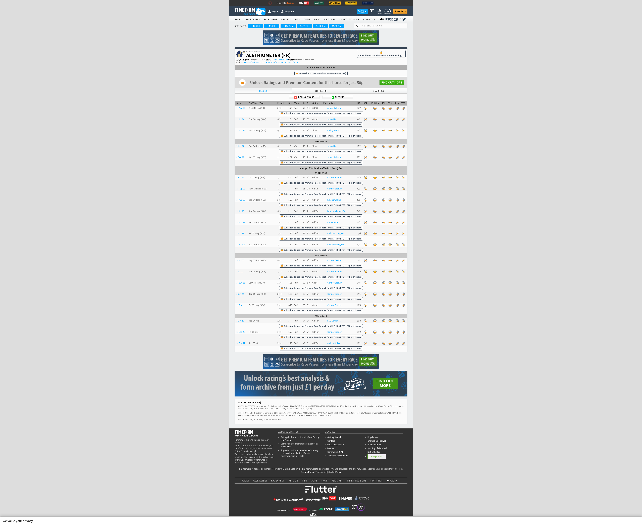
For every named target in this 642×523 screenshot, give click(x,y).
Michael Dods (323, 168)
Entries (321, 90)
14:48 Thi (320, 25)
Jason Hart (332, 119)
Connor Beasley (334, 177)
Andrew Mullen (333, 343)
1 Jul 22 (239, 271)
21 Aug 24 (240, 108)
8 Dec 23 (240, 157)
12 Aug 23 (240, 199)
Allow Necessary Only (601, 516)
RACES (238, 19)
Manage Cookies (376, 457)
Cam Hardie (332, 222)
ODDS (307, 19)
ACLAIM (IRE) (249, 62)
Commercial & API (335, 452)
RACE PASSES (253, 19)
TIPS (297, 19)
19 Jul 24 (240, 119)
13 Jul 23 (240, 211)
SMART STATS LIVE (349, 19)
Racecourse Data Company (305, 450)
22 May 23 (240, 244)
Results (263, 90)
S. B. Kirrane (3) (334, 199)
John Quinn (337, 168)
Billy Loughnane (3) (336, 211)
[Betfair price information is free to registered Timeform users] (365, 108)
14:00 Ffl (255, 25)
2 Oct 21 (240, 320)
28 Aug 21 (240, 343)
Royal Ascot (372, 437)
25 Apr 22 (240, 305)
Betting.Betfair (373, 452)
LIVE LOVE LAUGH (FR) (265, 62)
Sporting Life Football (377, 448)
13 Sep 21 (240, 332)
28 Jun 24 (240, 130)
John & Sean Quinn (280, 59)
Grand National (374, 444)
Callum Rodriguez (335, 233)
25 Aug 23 (240, 188)
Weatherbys (286, 446)
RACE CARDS (270, 19)
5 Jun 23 (240, 233)
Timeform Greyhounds (337, 455)
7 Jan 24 (240, 146)
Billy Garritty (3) (334, 320)
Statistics (378, 90)
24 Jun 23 (240, 222)
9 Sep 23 (240, 177)
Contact (331, 440)
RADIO (393, 480)
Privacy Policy (307, 472)
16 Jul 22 (240, 260)
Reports (339, 97)
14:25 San (288, 25)
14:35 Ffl (304, 25)
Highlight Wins (305, 97)
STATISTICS (369, 19)
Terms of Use (321, 472)
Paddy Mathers (334, 130)
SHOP (317, 19)
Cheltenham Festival (376, 440)
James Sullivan (334, 108)
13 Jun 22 (240, 282)
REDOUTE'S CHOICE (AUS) (287, 62)
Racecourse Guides (335, 444)
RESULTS (286, 19)
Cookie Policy (334, 472)
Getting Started (334, 437)
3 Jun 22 (240, 294)
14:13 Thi (272, 25)
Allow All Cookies (576, 516)
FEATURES (329, 19)
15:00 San (336, 25)
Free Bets (400, 11)
